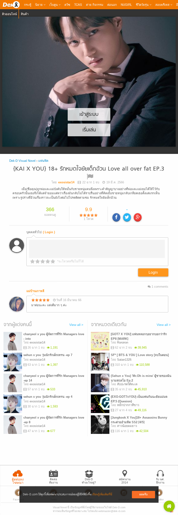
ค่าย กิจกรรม (94, 4)
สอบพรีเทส (162, 4)
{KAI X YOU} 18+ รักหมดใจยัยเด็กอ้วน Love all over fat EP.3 (88, 169)
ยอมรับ (143, 494)
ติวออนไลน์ (9, 14)
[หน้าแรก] (11, 4)
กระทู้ (27, 4)
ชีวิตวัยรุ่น (142, 4)
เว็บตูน (54, 4)
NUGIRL (126, 4)
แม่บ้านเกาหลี (35, 291)
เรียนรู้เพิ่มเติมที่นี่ (102, 494)
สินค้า (25, 14)
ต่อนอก (112, 4)
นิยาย (39, 4)
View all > (76, 325)
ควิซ (67, 4)
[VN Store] (169, 506)
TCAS (78, 4)
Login (153, 272)
